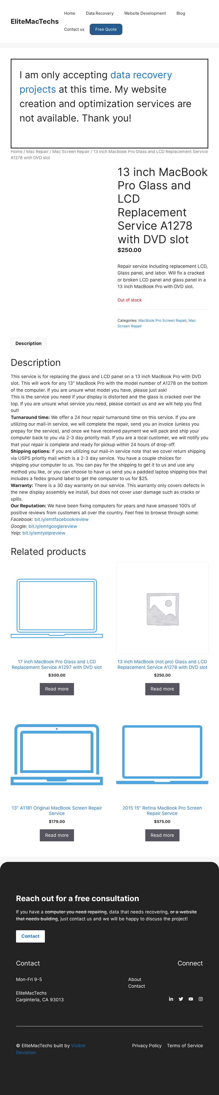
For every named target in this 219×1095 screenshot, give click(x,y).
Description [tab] (28, 343)
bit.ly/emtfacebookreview (61, 519)
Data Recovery (100, 13)
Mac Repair (37, 151)
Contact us (74, 29)
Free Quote (106, 29)
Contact (30, 936)
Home (69, 13)
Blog (181, 13)
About (134, 979)
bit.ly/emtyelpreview (43, 533)
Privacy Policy (147, 1045)
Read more (57, 689)
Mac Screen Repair (71, 151)
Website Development (145, 13)
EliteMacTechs (35, 21)
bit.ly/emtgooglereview (53, 526)
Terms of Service (185, 1045)
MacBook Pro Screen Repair (162, 320)
